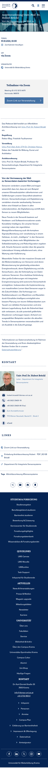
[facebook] (9, 753)
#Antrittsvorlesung (14, 474)
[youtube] (38, 753)
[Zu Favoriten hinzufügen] (35, 484)
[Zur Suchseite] (33, 6)
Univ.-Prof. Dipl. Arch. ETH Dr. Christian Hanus (22, 146)
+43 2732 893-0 (23, 696)
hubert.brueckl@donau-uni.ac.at (19, 395)
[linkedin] (16, 753)
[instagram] (31, 753)
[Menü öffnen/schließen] (43, 6)
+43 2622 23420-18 (14, 400)
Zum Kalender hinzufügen (13, 45)
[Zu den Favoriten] (38, 6)
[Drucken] (27, 484)
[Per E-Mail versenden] (20, 484)
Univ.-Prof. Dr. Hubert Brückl (33, 127)
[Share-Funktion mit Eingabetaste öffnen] (12, 484)
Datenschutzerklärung (11, 349)
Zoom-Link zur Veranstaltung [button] (21, 100)
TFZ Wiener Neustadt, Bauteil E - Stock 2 (23, 416)
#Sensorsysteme (30, 474)
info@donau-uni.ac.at (23, 692)
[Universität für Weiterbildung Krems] (11, 6)
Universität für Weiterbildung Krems (17, 67)
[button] (24, 423)
